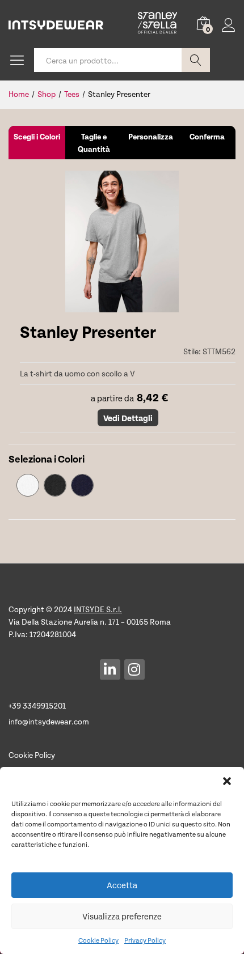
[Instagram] (134, 669)
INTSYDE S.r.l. (98, 609)
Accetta (122, 885)
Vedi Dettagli (128, 418)
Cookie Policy (98, 940)
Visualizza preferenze (122, 916)
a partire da (110, 398)
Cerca (196, 60)
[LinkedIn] (110, 669)
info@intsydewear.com (49, 721)
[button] (227, 781)
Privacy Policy (145, 940)
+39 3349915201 (37, 705)
